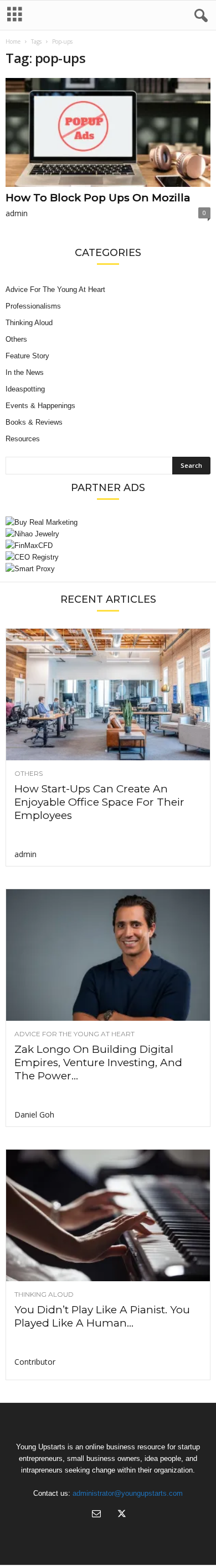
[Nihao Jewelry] (108, 534)
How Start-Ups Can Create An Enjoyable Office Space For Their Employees (99, 802)
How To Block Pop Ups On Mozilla (98, 197)
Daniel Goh (34, 1114)
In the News (25, 372)
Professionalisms (33, 306)
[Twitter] (120, 1515)
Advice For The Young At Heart (55, 289)
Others (16, 339)
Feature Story (27, 356)
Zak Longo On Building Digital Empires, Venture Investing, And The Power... (98, 1062)
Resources (23, 439)
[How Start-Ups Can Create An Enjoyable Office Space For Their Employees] (108, 694)
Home (13, 41)
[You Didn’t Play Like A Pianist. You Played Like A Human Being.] (108, 1215)
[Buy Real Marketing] (108, 522)
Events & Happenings (40, 405)
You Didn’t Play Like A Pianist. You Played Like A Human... (102, 1316)
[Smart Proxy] (108, 569)
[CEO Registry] (108, 557)
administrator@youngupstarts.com (128, 1493)
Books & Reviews (34, 422)
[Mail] (96, 1515)
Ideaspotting (25, 389)
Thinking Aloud (29, 323)
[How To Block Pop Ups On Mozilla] (108, 132)
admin (17, 213)
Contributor (34, 1361)
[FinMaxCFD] (108, 545)
